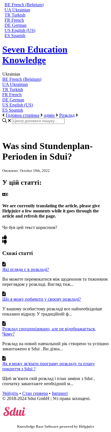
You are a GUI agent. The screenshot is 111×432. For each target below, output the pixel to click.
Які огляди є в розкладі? (25, 269)
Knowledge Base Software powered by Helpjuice (55, 426)
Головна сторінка (22, 115)
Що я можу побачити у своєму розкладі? (41, 299)
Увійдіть (10, 393)
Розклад (67, 115)
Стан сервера (35, 393)
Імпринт (60, 393)
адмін (49, 115)
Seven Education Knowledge (34, 54)
